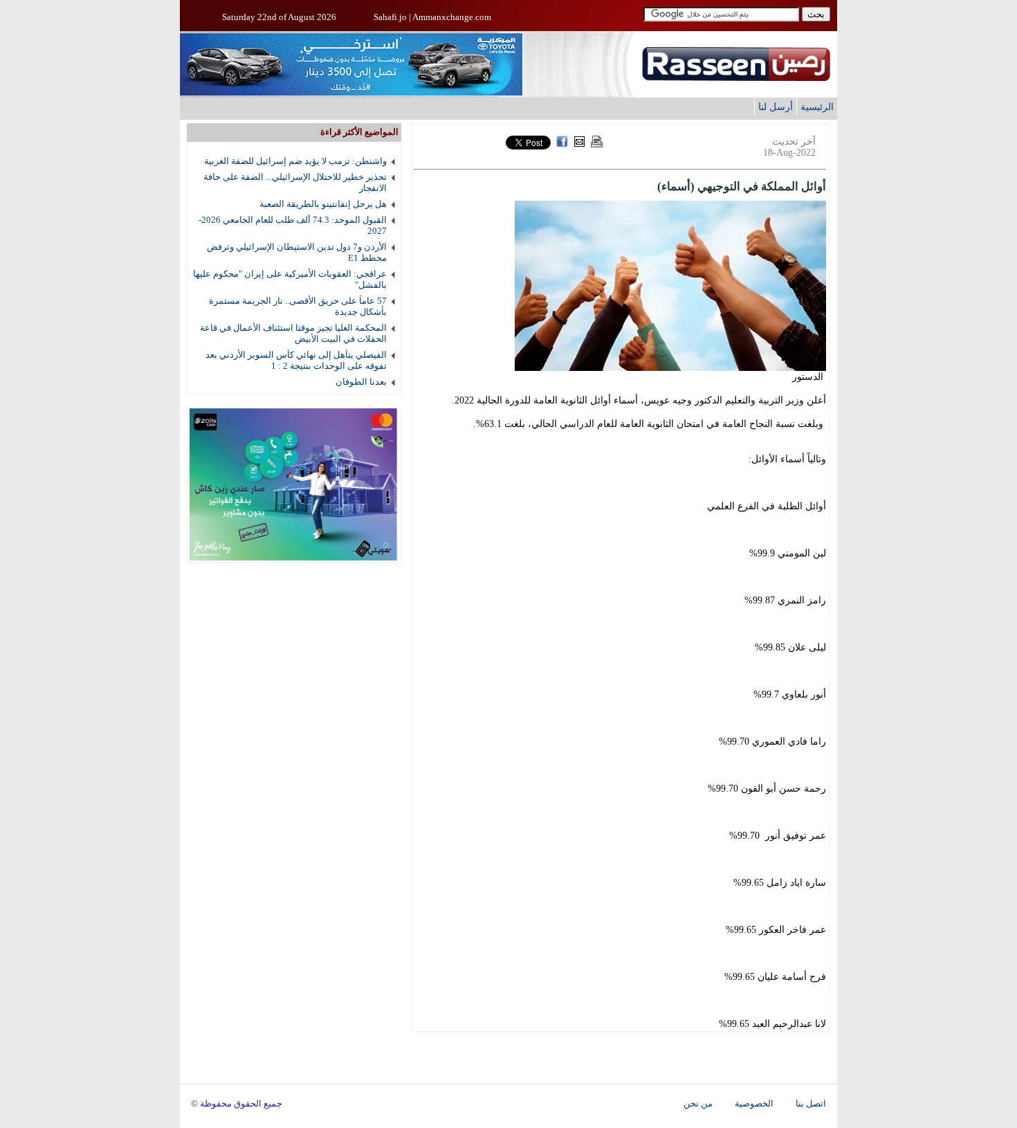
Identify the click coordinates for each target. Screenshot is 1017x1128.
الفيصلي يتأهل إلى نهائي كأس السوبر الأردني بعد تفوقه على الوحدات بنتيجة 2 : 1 (296, 360)
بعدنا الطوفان (361, 381)
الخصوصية (754, 1104)
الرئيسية (817, 106)
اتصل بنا (811, 1104)
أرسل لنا (775, 106)
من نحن (698, 1104)
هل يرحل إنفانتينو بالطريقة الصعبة (323, 204)
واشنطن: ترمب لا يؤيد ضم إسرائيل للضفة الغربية (295, 161)
